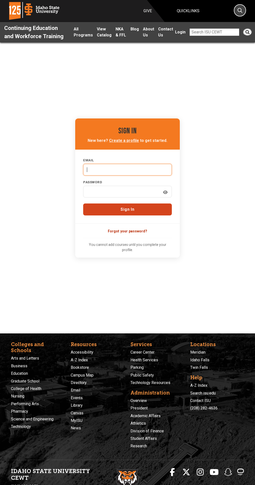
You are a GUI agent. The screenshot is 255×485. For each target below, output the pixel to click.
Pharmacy (19, 411)
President (139, 408)
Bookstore (80, 367)
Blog (134, 29)
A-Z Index (79, 360)
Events (77, 397)
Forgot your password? (127, 231)
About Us (148, 32)
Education (19, 373)
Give (147, 10)
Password (92, 182)
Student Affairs (143, 438)
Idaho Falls (199, 360)
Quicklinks (188, 10)
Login (180, 32)
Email (88, 160)
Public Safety (142, 375)
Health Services (144, 360)
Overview (138, 400)
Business (19, 366)
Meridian (197, 352)
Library (77, 405)
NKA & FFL (121, 32)
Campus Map (82, 375)
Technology (21, 426)
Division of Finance (147, 431)
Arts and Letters (25, 358)
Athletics (138, 423)
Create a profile (124, 140)
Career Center (142, 352)
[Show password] (165, 192)
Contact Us (165, 32)
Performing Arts (25, 403)
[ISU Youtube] (214, 472)
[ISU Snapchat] (228, 472)
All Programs (83, 32)
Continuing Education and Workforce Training (34, 32)
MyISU (76, 420)
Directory (79, 382)
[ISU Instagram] (200, 472)
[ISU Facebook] (172, 472)
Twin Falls (199, 367)
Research (138, 446)
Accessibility (82, 352)
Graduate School (25, 381)
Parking (137, 367)
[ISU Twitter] (186, 472)
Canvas (77, 413)
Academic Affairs (145, 415)
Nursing (17, 396)
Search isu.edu (203, 393)
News (76, 428)
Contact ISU (200, 400)
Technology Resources (150, 382)
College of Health (26, 388)
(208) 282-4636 (204, 408)
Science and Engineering (32, 419)
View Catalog (104, 32)
